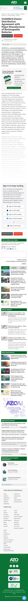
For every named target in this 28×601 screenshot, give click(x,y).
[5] (5, 303)
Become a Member (18, 528)
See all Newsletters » (7, 484)
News (8, 14)
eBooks (5, 524)
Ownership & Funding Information (9, 549)
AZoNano (6, 496)
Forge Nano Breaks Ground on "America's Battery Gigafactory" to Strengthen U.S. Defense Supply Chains (18, 281)
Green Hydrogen (18, 516)
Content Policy (7, 547)
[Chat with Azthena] (24, 598)
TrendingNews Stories (5, 268)
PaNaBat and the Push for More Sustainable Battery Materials (19, 363)
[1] (5, 273)
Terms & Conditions (8, 540)
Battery (22, 14)
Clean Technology (12, 470)
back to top (22, 554)
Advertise (6, 538)
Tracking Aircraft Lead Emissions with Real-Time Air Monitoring (19, 385)
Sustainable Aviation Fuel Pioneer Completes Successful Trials (18, 295)
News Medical (17, 500)
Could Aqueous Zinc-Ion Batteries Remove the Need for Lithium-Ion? (18, 370)
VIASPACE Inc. (5, 48)
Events (15, 512)
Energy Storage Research (14, 477)
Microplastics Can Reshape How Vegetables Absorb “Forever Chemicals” (18, 303)
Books (5, 522)
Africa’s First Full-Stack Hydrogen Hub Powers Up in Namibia (18, 289)
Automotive (11, 463)
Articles (5, 512)
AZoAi (15, 498)
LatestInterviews (22, 268)
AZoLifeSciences (18, 501)
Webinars (6, 518)
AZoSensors (17, 494)
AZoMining (6, 503)
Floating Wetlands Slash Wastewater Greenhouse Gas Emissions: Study (18, 272)
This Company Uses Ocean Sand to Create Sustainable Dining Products (17, 378)
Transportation (11, 15)
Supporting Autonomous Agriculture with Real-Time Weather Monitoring (13, 431)
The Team (16, 526)
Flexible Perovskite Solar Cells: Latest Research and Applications (19, 357)
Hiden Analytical (8, 454)
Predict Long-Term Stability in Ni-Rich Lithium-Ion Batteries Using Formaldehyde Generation (13, 450)
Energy (18, 15)
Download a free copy (14, 88)
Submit (24, 263)
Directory (6, 514)
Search (5, 532)
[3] (5, 289)
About (5, 530)
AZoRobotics (7, 498)
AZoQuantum (17, 496)
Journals (6, 526)
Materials (16, 522)
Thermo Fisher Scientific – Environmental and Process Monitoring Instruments (14, 443)
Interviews (16, 514)
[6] (5, 392)
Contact (5, 536)
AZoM (5, 494)
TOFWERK (6, 427)
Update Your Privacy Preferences (14, 596)
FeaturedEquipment (14, 268)
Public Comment (22, 259)
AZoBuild (6, 501)
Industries (16, 520)
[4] (5, 296)
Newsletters (7, 534)
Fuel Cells (3, 15)
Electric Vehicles (15, 14)
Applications (17, 518)
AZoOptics (6, 500)
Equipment (6, 516)
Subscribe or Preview (13, 464)
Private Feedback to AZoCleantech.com (16, 261)
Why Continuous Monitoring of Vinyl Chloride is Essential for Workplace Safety (18, 393)
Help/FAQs (16, 524)
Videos (15, 510)
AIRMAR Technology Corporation (11, 434)
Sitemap (6, 545)
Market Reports (7, 520)
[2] (5, 280)
